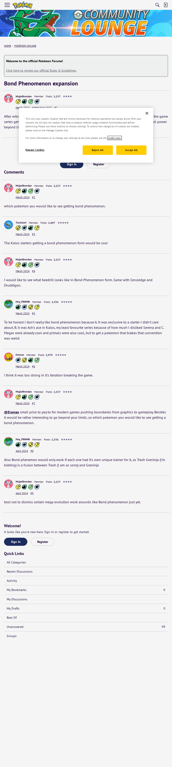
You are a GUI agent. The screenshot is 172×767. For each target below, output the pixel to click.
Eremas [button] (20, 354)
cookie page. (114, 138)
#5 (33, 313)
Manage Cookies (35, 149)
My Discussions (17, 599)
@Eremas (11, 412)
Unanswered (86, 627)
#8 (32, 451)
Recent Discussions (19, 571)
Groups (12, 636)
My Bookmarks (86, 590)
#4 (33, 271)
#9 (32, 493)
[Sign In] (165, 5)
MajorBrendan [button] (24, 96)
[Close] (147, 113)
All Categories (16, 562)
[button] (8, 98)
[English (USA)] (23, 5)
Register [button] (98, 164)
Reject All (97, 150)
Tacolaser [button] (21, 222)
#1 (56, 107)
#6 (33, 366)
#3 (33, 234)
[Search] (157, 5)
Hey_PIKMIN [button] (23, 301)
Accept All (131, 150)
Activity (12, 581)
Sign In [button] (72, 164)
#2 (33, 197)
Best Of (12, 618)
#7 (33, 403)
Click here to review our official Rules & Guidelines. (41, 70)
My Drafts (86, 608)
